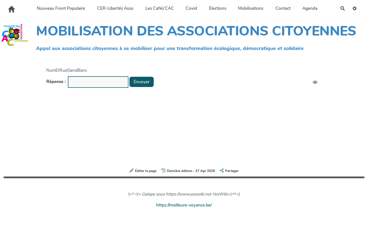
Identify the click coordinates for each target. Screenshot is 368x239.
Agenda (309, 8)
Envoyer (141, 82)
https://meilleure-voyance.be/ (184, 205)
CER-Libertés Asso (115, 8)
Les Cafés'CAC (159, 8)
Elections (217, 8)
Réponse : (56, 81)
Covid (191, 8)
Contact (283, 8)
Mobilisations (250, 8)
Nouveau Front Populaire (61, 8)
